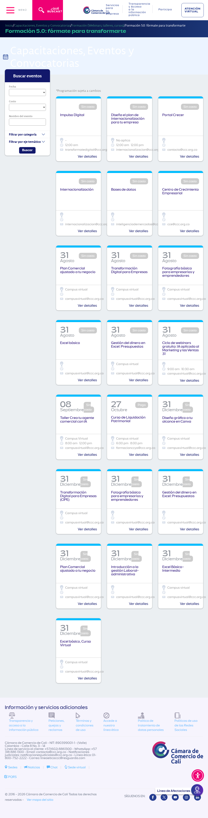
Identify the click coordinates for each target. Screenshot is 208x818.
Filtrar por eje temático (25, 142)
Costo (12, 101)
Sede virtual (76, 767)
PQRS (12, 777)
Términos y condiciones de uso (84, 725)
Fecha (12, 86)
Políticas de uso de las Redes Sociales (185, 725)
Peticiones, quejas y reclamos (56, 725)
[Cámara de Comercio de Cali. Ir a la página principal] (96, 11)
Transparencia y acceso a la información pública (23, 725)
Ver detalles (87, 156)
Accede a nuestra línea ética (111, 725)
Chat (53, 767)
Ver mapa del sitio (40, 800)
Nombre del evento (20, 116)
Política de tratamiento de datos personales (151, 725)
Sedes (12, 767)
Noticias (33, 767)
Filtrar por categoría (23, 134)
